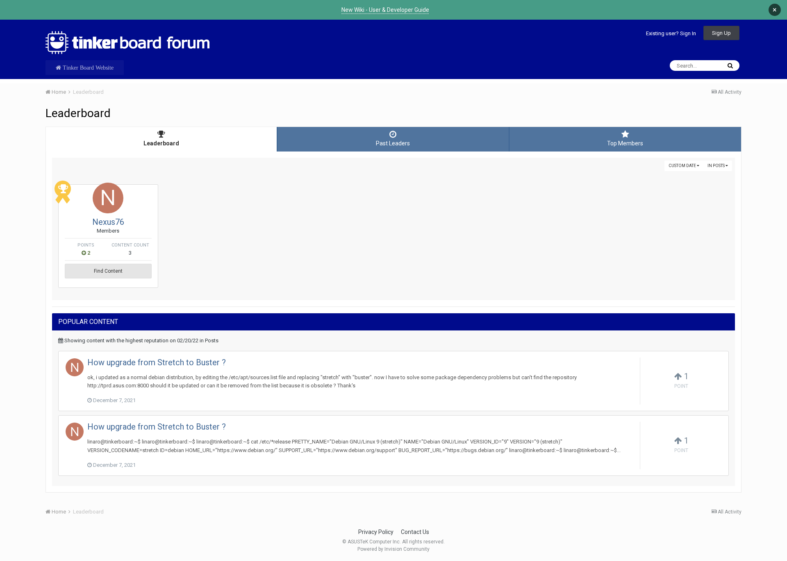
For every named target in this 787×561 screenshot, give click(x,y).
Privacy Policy (376, 532)
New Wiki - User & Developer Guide (385, 10)
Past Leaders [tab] (393, 143)
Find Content (108, 271)
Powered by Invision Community (393, 549)
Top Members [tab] (625, 143)
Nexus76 (108, 222)
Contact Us (415, 532)
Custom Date (683, 165)
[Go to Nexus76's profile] (108, 198)
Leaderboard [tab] (161, 143)
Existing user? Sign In (671, 33)
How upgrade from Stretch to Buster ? (156, 362)
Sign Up (721, 33)
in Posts (716, 165)
